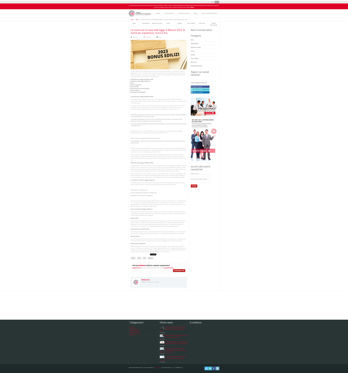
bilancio (150, 258)
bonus (133, 258)
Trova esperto (169, 13)
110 (144, 258)
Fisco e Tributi (191, 23)
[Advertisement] (174, 305)
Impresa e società (157, 23)
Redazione (135, 37)
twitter (210, 368)
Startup (180, 23)
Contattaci (132, 334)
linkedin (217, 368)
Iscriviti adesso (178, 270)
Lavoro (168, 23)
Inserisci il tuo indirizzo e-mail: (199, 179)
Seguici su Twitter (197, 89)
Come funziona (134, 329)
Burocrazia (202, 23)
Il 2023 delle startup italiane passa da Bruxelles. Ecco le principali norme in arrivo (172, 329)
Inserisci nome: (195, 173)
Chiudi (192, 7)
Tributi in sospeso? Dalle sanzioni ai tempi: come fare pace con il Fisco (176, 336)
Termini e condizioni (135, 332)
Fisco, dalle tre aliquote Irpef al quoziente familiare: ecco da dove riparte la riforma (176, 342)
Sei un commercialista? (209, 13)
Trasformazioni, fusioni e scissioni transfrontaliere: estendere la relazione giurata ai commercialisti (173, 350)
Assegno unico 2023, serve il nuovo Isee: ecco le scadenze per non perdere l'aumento (173, 358)
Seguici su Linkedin (197, 92)
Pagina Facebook (197, 87)
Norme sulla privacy (135, 331)
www (206, 368)
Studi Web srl (157, 367)
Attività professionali (196, 66)
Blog (195, 13)
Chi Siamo (132, 327)
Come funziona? (183, 13)
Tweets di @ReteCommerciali (199, 83)
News (134, 23)
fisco (139, 258)
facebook (214, 368)
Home (158, 13)
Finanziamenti (145, 23)
